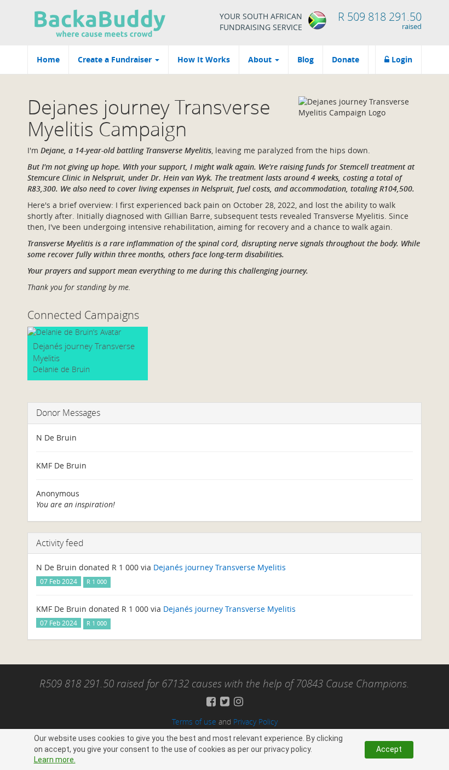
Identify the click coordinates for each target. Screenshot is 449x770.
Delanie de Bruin (61, 369)
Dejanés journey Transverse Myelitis (219, 567)
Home (48, 59)
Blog (305, 59)
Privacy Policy (255, 721)
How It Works (203, 59)
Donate (345, 59)
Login (400, 59)
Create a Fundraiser (116, 59)
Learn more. (55, 759)
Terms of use (194, 721)
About (261, 59)
